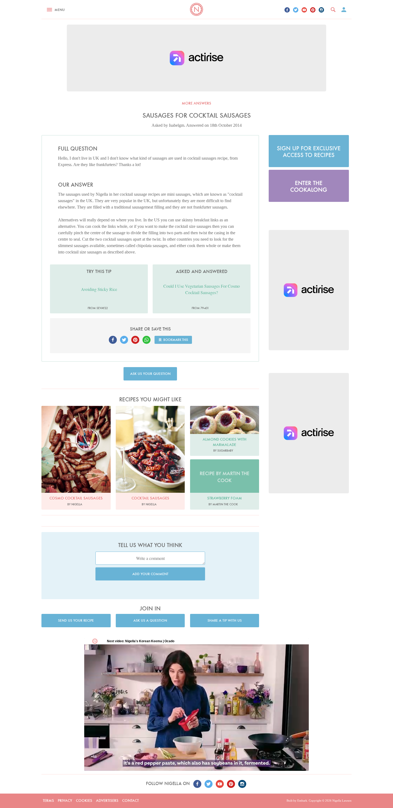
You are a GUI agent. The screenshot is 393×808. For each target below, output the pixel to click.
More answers (196, 103)
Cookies (84, 800)
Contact (130, 800)
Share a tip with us (224, 620)
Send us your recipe (76, 620)
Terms (48, 800)
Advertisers (107, 800)
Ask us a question (150, 620)
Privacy (65, 800)
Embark (302, 800)
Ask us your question (150, 373)
